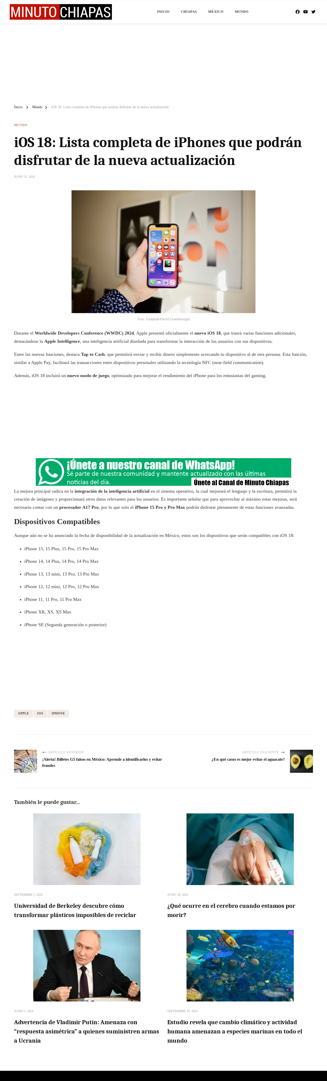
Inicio (163, 12)
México (216, 12)
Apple (23, 713)
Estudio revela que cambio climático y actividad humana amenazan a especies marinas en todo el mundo (234, 1031)
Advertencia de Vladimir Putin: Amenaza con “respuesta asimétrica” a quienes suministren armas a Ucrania (86, 1031)
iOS (40, 713)
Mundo (242, 12)
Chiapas (189, 12)
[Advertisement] (163, 62)
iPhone (58, 713)
